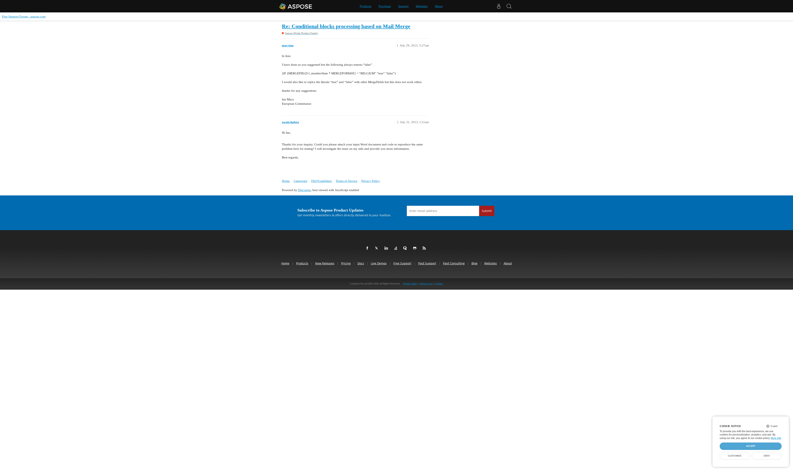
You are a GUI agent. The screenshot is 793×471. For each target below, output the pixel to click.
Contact (439, 283)
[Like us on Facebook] (368, 248)
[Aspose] (296, 6)
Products (365, 6)
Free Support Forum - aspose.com (24, 16)
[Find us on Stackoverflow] (396, 248)
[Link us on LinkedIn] (387, 248)
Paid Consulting (454, 263)
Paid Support (427, 263)
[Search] (509, 6)
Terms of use (426, 283)
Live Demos (379, 263)
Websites (422, 6)
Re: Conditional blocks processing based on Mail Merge (346, 26)
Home (286, 181)
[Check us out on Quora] (406, 248)
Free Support (402, 263)
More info (776, 438)
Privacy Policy (370, 181)
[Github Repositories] (415, 248)
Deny (767, 455)
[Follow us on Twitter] (377, 248)
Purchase (385, 6)
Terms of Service (346, 181)
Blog (474, 263)
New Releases (324, 263)
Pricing (346, 263)
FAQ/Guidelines (321, 181)
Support (403, 6)
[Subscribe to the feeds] (425, 248)
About (439, 6)
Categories (300, 181)
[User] (499, 6)
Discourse (304, 190)
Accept (750, 446)
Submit (487, 211)
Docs (360, 263)
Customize (734, 455)
